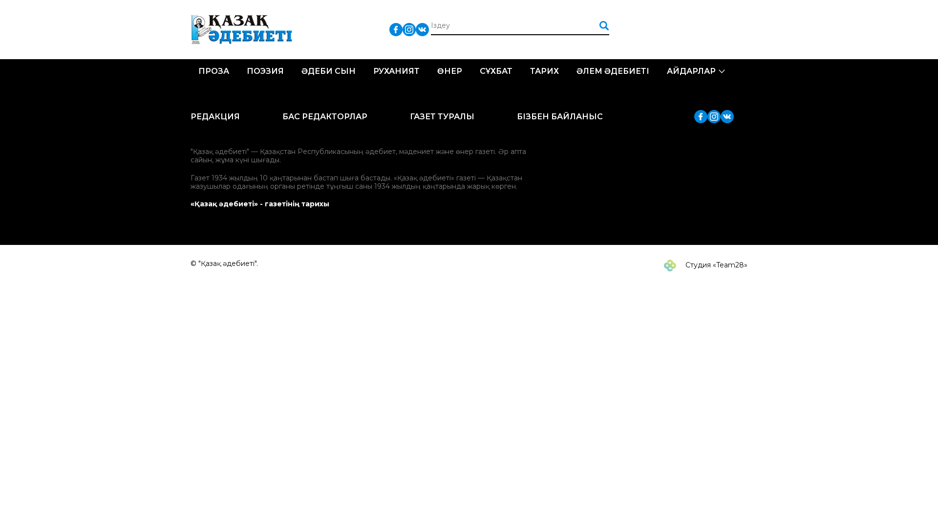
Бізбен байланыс (560, 116)
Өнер (449, 71)
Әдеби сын (328, 71)
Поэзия (265, 71)
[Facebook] (396, 29)
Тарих (544, 71)
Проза (213, 71)
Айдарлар (691, 71)
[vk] (422, 29)
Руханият (396, 71)
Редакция (215, 116)
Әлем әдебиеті (612, 71)
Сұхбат (496, 71)
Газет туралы (442, 116)
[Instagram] (409, 29)
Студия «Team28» (715, 265)
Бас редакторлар (324, 116)
